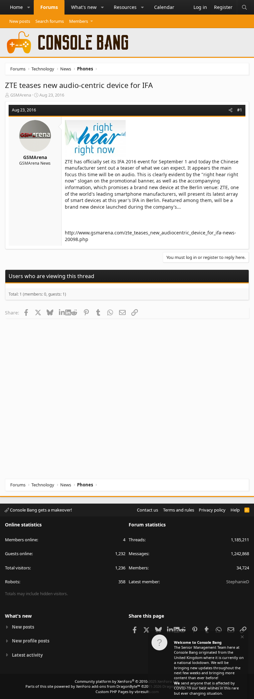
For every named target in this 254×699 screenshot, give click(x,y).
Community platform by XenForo (127, 681)
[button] (29, 7)
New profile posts (30, 641)
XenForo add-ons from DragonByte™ (108, 686)
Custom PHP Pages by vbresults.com (127, 691)
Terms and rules (178, 510)
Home (16, 7)
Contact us (147, 510)
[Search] (244, 7)
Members (78, 21)
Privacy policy (212, 510)
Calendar (164, 7)
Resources (125, 7)
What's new (84, 7)
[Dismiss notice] (241, 638)
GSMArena (20, 95)
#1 (239, 110)
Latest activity (27, 655)
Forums (49, 7)
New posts (19, 21)
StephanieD (237, 582)
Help (235, 510)
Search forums (49, 21)
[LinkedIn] (62, 312)
